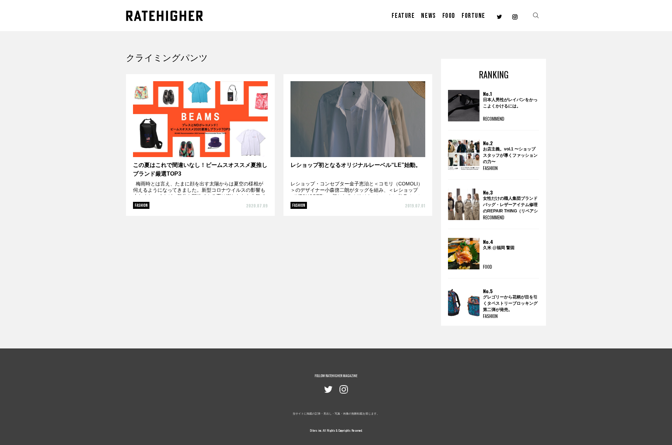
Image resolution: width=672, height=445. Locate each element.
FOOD (448, 16)
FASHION (141, 205)
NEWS (428, 16)
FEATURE (403, 16)
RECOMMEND (493, 118)
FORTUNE (473, 16)
